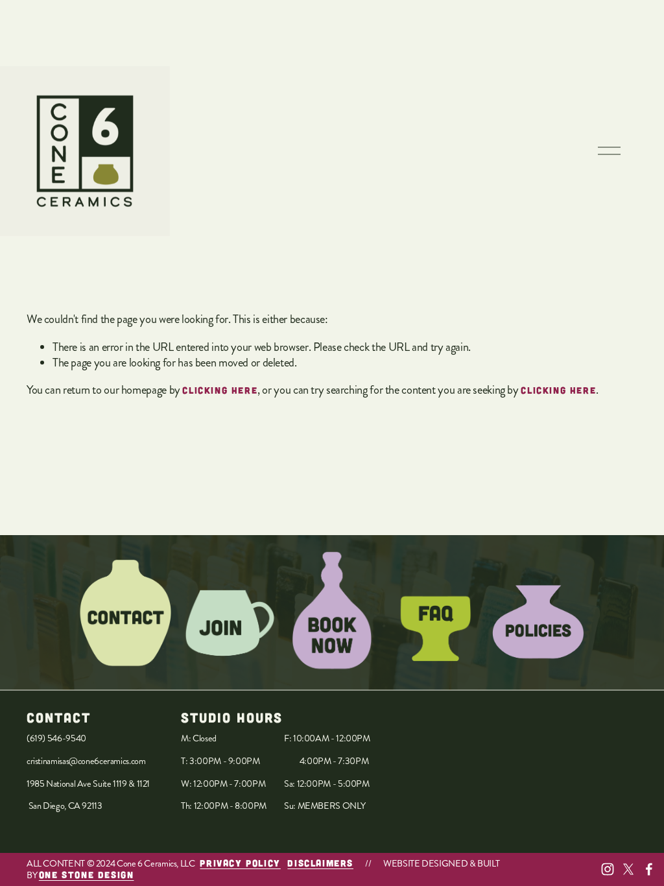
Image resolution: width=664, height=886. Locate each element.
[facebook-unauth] (649, 869)
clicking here (219, 390)
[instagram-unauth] (607, 869)
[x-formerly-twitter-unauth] (628, 869)
